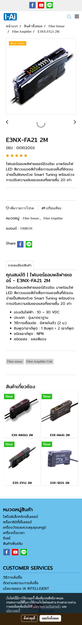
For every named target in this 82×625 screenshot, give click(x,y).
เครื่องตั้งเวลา (13, 533)
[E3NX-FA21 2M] (41, 76)
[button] (68, 17)
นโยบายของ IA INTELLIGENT (26, 588)
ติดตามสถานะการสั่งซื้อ (20, 583)
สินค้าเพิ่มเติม (13, 543)
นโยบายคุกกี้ (13, 610)
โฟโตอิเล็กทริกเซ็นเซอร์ (20, 516)
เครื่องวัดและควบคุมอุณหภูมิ (24, 527)
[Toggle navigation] (76, 16)
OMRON (26, 228)
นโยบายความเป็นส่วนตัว (47, 606)
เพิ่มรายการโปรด (21, 208)
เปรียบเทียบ (53, 208)
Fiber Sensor (31, 218)
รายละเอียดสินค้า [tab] (19, 265)
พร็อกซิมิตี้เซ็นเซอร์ (17, 522)
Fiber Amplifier (53, 218)
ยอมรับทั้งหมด (50, 618)
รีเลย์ (6, 538)
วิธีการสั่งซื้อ (12, 577)
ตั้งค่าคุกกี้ (29, 618)
